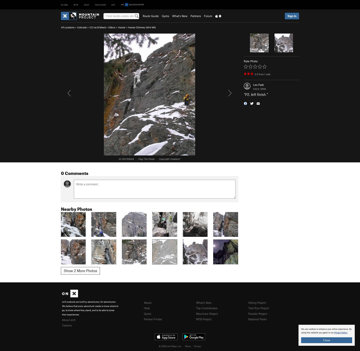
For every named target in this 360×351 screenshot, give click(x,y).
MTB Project (204, 319)
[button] (245, 103)
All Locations (67, 27)
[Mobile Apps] (218, 16)
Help (147, 308)
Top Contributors (207, 308)
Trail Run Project (258, 308)
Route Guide (151, 16)
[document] (326, 335)
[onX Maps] (70, 296)
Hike (86, 4)
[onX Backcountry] (132, 5)
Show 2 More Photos (80, 270)
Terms (188, 346)
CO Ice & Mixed (97, 27)
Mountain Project (207, 313)
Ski (114, 4)
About (148, 302)
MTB (76, 4)
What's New (180, 16)
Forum (208, 16)
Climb (64, 4)
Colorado (82, 27)
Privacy (197, 346)
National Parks (257, 319)
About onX (69, 320)
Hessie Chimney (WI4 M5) (142, 27)
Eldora (111, 27)
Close (326, 340)
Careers (67, 325)
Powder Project (257, 313)
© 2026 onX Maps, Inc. (170, 346)
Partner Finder (153, 319)
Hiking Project (257, 302)
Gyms (165, 16)
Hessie (121, 27)
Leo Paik (258, 84)
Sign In (291, 16)
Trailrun (100, 4)
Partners (195, 16)
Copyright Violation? (169, 159)
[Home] (82, 16)
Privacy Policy (340, 333)
